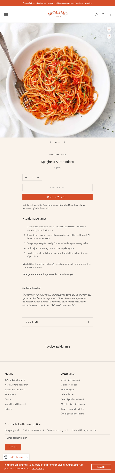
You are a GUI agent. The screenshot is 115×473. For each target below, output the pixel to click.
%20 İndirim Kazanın (15, 379)
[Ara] (103, 14)
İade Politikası (67, 394)
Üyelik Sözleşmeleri (70, 379)
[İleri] (64, 142)
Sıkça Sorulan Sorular (15, 389)
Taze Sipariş (10, 394)
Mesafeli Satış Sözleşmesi (73, 404)
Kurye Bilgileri (67, 389)
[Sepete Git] (109, 14)
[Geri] (50, 142)
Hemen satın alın (57, 197)
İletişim (8, 408)
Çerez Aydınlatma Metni (72, 399)
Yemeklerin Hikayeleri (15, 404)
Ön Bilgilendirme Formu (72, 413)
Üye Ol (13, 447)
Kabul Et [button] (101, 467)
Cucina (8, 399)
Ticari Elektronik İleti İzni (72, 408)
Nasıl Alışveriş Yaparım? (16, 384)
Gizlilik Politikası (69, 384)
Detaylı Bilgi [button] (38, 468)
